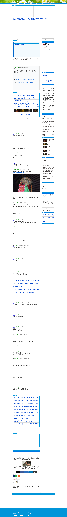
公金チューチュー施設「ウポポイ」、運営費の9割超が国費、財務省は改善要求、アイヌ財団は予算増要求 (48, 132)
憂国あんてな (14, 513)
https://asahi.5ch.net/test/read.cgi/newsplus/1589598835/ (33, 393)
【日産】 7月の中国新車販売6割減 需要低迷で (19, 44)
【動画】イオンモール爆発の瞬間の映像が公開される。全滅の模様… (48, 126)
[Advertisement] (33, 31)
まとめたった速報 (29, 513)
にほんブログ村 (15, 480)
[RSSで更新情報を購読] (19, 476)
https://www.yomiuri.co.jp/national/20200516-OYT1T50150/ (25, 82)
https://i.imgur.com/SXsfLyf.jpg (18, 172)
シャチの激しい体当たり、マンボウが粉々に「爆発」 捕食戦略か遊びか (48, 129)
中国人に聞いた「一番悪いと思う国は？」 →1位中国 (48, 118)
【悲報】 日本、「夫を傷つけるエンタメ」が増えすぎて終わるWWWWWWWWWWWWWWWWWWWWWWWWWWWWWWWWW (30, 18)
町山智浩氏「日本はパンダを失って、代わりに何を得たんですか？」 (48, 135)
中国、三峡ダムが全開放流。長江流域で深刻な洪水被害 (48, 116)
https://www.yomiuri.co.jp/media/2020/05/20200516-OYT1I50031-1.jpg (25, 79)
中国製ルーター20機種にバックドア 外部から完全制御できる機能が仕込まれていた (48, 124)
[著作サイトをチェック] (14, 476)
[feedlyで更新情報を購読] (16, 476)
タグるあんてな (28, 512)
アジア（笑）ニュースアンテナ (16, 512)
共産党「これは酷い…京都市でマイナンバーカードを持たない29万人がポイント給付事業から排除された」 (48, 122)
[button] (35, 472)
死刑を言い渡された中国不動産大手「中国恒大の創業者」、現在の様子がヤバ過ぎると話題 (24, 19)
